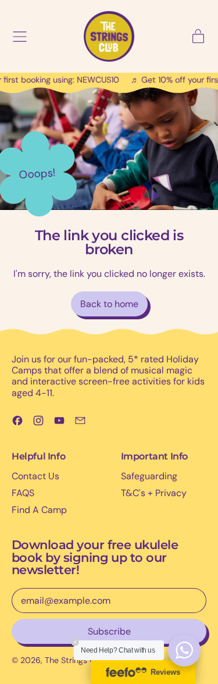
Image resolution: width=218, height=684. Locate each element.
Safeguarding (149, 476)
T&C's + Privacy (154, 493)
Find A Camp (39, 510)
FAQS (23, 493)
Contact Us (35, 476)
